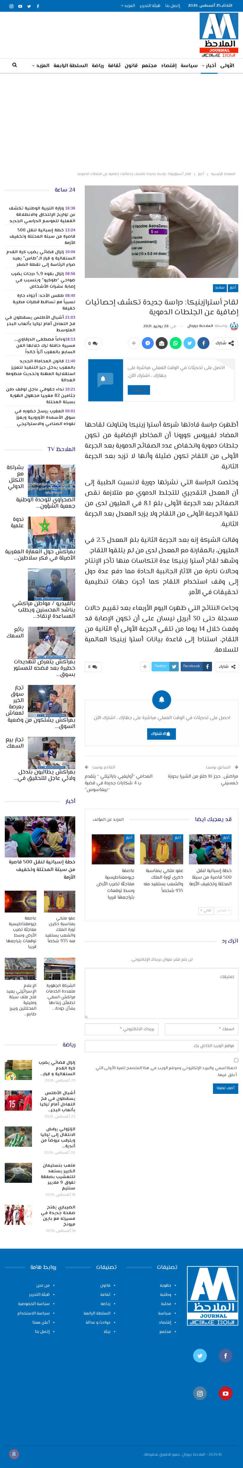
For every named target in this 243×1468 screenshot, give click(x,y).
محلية (166, 1304)
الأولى (227, 66)
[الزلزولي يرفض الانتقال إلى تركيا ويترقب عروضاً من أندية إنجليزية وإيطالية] (18, 1136)
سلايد (220, 288)
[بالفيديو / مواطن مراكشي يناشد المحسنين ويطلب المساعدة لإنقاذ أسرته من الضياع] (51, 584)
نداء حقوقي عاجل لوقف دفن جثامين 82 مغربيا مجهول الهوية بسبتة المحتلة (40, 396)
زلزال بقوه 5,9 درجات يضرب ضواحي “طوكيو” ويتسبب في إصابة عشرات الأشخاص (43, 280)
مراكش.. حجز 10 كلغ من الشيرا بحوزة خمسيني (203, 780)
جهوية (165, 1286)
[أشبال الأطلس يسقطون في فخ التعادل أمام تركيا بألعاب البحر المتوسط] (18, 1100)
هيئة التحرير (150, 6)
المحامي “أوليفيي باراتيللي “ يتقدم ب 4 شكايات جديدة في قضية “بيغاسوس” (119, 783)
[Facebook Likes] (225, 1366)
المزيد (129, 6)
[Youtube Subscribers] (225, 1403)
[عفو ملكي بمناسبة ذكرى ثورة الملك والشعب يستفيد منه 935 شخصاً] (161, 849)
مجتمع (149, 66)
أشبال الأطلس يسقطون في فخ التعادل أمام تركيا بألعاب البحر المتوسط (40, 324)
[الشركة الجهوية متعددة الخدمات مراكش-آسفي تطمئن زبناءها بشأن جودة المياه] (60, 969)
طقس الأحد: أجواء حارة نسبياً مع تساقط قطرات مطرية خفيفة (44, 302)
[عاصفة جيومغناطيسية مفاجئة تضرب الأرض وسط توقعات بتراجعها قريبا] (113, 849)
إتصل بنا (172, 6)
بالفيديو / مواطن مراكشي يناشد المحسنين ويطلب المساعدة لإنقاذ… (43, 610)
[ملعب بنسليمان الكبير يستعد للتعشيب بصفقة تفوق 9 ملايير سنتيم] (18, 1173)
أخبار (211, 66)
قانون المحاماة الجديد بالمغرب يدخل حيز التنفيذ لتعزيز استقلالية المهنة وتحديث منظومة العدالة (40, 371)
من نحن (43, 1286)
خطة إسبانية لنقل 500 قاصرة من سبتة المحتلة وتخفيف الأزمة (42, 237)
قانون (131, 66)
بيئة (107, 1332)
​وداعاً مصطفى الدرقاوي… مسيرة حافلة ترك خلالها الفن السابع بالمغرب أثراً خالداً (44, 346)
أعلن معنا (41, 1323)
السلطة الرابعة (70, 66)
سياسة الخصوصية (34, 1304)
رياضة (98, 66)
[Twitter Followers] (200, 1366)
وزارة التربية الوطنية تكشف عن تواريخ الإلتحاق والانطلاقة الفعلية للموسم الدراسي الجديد (42, 215)
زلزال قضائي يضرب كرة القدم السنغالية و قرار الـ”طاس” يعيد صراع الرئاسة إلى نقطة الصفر (40, 258)
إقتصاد (169, 66)
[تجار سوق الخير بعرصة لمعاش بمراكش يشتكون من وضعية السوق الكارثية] (51, 701)
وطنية (165, 1295)
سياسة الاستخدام (33, 1313)
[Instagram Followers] (200, 1403)
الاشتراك (139, 389)
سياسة (189, 66)
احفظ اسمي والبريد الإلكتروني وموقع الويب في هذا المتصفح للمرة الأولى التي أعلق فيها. (166, 1071)
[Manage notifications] (14, 1454)
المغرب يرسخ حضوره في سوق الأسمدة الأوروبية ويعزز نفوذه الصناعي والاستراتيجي (45, 418)
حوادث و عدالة (98, 1323)
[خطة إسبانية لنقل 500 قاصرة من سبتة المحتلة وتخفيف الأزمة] (210, 849)
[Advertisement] (121, 121)
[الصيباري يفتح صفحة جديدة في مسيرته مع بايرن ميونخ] (18, 1215)
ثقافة (114, 66)
